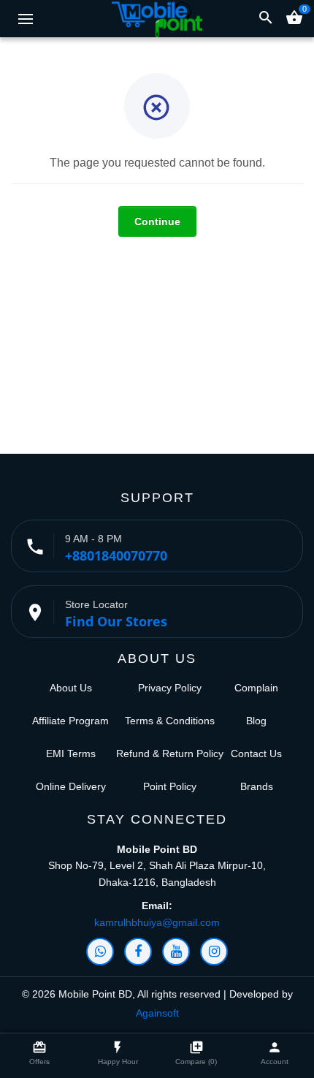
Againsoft (157, 1013)
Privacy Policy (170, 688)
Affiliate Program (70, 720)
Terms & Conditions (170, 720)
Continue (157, 221)
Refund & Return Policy (169, 753)
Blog (256, 720)
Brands (256, 786)
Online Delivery (71, 786)
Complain (256, 688)
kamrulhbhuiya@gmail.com (157, 922)
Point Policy (169, 786)
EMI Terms (71, 753)
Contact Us (256, 753)
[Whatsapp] (100, 951)
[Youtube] (176, 951)
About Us (71, 688)
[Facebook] (138, 951)
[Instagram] (214, 951)
